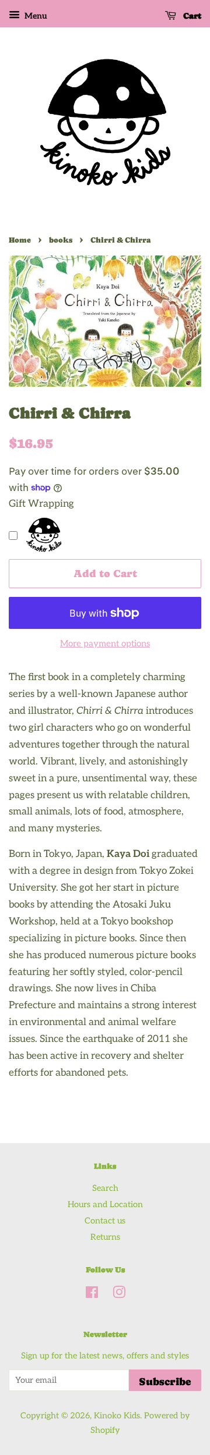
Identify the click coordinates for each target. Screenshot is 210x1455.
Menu (35, 16)
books (60, 240)
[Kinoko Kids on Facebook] (92, 1295)
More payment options (105, 643)
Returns (105, 1237)
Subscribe (165, 1381)
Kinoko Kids (117, 1416)
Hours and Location (105, 1204)
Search (105, 1188)
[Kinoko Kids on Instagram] (119, 1295)
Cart (191, 15)
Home (20, 240)
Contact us (105, 1221)
